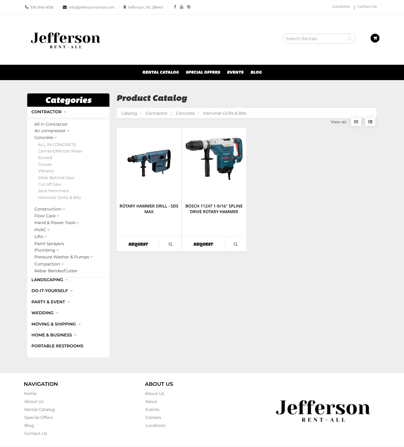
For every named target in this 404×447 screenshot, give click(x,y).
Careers (153, 417)
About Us (33, 401)
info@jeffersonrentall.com (91, 7)
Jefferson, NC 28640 (145, 7)
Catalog (129, 113)
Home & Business (52, 335)
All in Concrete (57, 144)
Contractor (47, 111)
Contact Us (367, 6)
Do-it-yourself (50, 290)
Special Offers (203, 72)
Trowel (44, 164)
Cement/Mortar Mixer (60, 151)
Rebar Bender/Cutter (55, 271)
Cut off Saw (49, 184)
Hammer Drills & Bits (59, 197)
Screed (45, 158)
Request (144, 244)
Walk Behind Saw (56, 178)
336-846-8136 (42, 7)
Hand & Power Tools (54, 223)
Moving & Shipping (54, 324)
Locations (341, 6)
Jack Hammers (53, 191)
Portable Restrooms (57, 346)
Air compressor (50, 131)
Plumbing (44, 250)
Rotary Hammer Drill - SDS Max (148, 209)
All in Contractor (51, 124)
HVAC (40, 230)
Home (30, 393)
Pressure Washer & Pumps (61, 257)
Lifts (38, 236)
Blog (256, 72)
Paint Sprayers (49, 244)
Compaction (47, 264)
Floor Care (44, 216)
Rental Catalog (160, 72)
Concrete (43, 137)
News (151, 401)
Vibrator (46, 171)
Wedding (43, 312)
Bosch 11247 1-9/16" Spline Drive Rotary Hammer (214, 209)
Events (235, 72)
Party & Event (48, 302)
